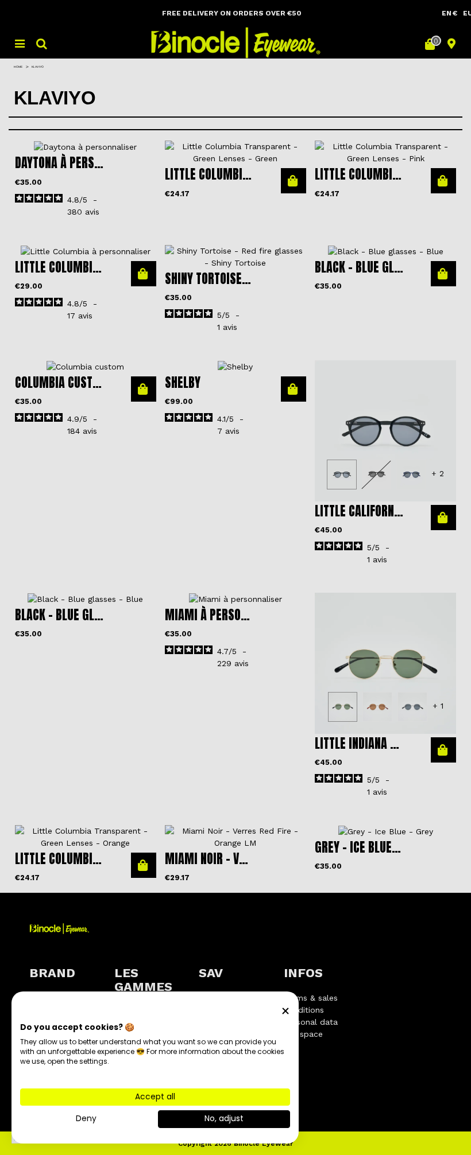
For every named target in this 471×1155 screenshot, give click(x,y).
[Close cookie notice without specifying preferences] (285, 1011)
